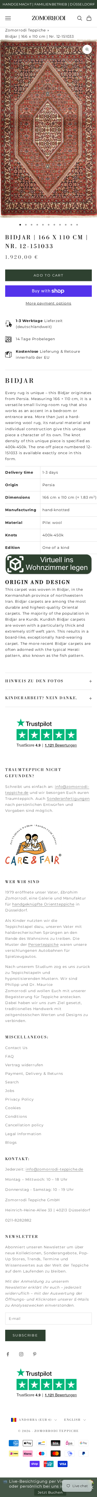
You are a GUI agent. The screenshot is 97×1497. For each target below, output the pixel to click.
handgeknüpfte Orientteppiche (43, 904)
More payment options (48, 303)
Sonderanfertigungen (68, 798)
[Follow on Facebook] (7, 1354)
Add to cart (48, 275)
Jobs (9, 1090)
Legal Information (23, 1134)
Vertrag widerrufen (24, 1065)
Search (12, 1082)
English (72, 1420)
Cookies (13, 1108)
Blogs (11, 1142)
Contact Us (16, 1047)
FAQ (9, 1056)
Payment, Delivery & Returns (34, 1073)
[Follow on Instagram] (21, 1354)
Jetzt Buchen (50, 1492)
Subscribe (25, 1335)
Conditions (16, 1116)
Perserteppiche (43, 944)
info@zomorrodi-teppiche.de (54, 1169)
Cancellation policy (24, 1125)
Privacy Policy (19, 1099)
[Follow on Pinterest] (34, 1354)
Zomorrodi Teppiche (25, 30)
